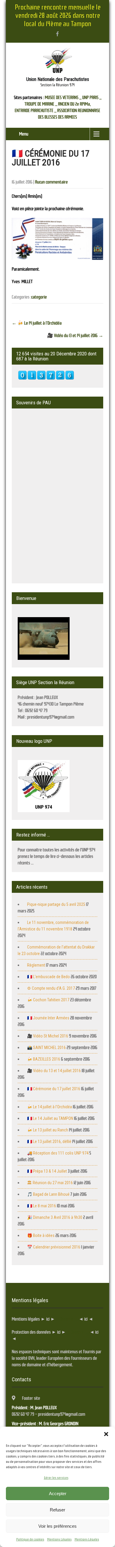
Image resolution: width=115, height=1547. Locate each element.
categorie (39, 297)
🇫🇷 (48, 976)
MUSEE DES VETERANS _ (63, 97)
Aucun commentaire (51, 182)
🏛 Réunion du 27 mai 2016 (50, 1182)
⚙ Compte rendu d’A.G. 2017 (51, 988)
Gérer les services (56, 1478)
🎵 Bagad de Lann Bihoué (48, 1194)
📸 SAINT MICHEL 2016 (46, 1047)
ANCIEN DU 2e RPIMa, (74, 104)
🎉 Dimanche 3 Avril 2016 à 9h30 (54, 1217)
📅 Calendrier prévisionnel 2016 (53, 1247)
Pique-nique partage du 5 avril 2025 (56, 904)
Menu (23, 134)
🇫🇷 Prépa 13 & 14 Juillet (47, 1171)
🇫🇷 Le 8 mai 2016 (41, 1205)
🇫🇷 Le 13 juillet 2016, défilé (49, 1141)
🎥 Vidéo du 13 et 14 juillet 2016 (75, 335)
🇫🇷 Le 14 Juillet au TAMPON (50, 1118)
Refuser (57, 1509)
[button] (106, 1434)
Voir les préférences (57, 1526)
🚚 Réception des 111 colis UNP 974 (57, 1153)
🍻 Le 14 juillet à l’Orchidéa (37, 323)
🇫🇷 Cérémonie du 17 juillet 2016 (53, 1088)
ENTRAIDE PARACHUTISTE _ (35, 110)
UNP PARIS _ (91, 97)
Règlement (36, 965)
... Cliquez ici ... (66, 1319)
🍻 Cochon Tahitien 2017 (48, 999)
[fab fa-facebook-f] (57, 34)
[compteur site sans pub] (46, 378)
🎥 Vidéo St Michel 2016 (47, 1036)
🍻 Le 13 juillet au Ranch (47, 1130)
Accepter (57, 1493)
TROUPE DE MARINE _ (40, 104)
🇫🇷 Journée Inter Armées (48, 1018)
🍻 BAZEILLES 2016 (43, 1059)
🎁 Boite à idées (41, 1235)
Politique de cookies (30, 1539)
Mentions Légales (59, 1539)
